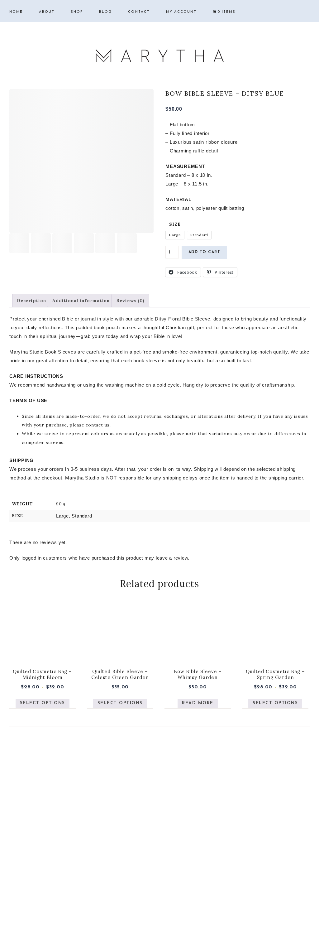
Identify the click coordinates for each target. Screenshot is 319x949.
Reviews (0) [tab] (130, 300)
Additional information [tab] (81, 300)
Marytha (159, 56)
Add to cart (204, 252)
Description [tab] (31, 300)
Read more (197, 703)
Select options (42, 703)
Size (174, 224)
